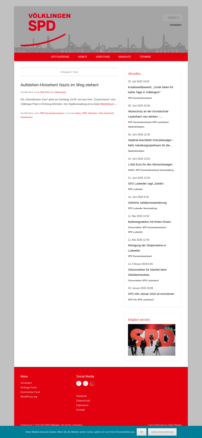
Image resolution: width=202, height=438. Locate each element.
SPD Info (132, 299)
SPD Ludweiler (135, 189)
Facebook (78, 383)
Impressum (82, 405)
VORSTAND (103, 56)
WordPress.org (29, 396)
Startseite (81, 396)
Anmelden (175, 25)
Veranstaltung (167, 170)
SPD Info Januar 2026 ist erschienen (151, 293)
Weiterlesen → (109, 104)
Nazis (78, 113)
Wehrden (92, 113)
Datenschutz (83, 400)
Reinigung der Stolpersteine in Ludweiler (147, 248)
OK (141, 432)
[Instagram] (92, 383)
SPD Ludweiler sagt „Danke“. (146, 183)
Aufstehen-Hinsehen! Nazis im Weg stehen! (60, 84)
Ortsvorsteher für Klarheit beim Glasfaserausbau (147, 272)
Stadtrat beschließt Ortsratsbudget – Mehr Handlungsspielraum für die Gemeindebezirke (151, 143)
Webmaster (60, 92)
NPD (84, 113)
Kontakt (80, 409)
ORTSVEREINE (60, 56)
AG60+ (131, 170)
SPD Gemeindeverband (52, 113)
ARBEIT (82, 56)
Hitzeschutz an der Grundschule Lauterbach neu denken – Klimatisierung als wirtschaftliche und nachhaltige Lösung (151, 114)
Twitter (85, 383)
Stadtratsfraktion (136, 127)
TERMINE (145, 56)
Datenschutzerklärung (162, 432)
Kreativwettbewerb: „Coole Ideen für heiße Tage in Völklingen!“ (150, 90)
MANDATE (125, 56)
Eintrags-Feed (28, 387)
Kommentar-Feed (30, 392)
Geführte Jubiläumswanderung (147, 202)
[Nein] (198, 432)
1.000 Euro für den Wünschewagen (150, 164)
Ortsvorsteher (135, 227)
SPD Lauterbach (160, 122)
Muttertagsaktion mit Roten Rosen (149, 221)
